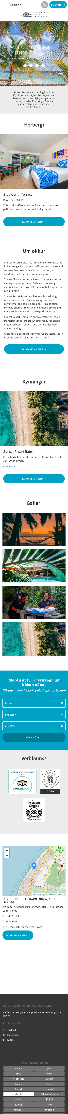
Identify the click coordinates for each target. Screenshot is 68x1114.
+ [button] (7, 850)
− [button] (7, 855)
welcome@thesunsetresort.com (24, 926)
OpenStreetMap (48, 894)
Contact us (9, 466)
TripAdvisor (12, 1034)
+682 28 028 (12, 916)
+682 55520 (12, 921)
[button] (5, 161)
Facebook (11, 1029)
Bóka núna (33, 737)
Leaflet (36, 894)
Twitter (10, 1039)
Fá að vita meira (32, 221)
